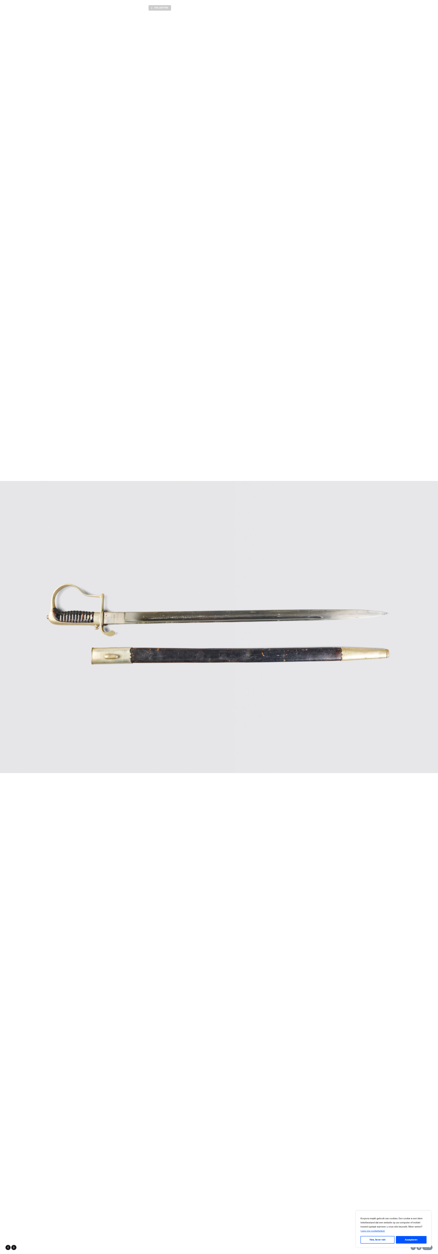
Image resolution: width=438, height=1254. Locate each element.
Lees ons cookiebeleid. (373, 1231)
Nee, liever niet (377, 1240)
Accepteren (411, 1240)
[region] (393, 1229)
